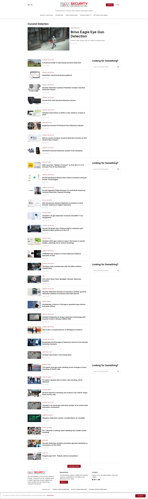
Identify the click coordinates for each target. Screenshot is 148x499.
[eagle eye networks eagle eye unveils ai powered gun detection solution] (34, 125)
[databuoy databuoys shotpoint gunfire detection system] (34, 151)
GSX (43, 276)
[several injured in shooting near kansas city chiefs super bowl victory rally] (34, 393)
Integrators (59, 15)
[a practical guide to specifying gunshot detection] (34, 63)
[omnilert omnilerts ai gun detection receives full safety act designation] (34, 216)
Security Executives (46, 15)
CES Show (45, 440)
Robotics (45, 453)
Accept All (140, 495)
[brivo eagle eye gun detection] (48, 39)
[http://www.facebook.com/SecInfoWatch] (93, 479)
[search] (32, 5)
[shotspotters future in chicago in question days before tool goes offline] (34, 304)
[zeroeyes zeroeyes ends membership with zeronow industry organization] (34, 266)
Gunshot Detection (48, 59)
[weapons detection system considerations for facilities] (34, 418)
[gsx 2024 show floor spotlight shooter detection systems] (34, 279)
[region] (74, 496)
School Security (47, 200)
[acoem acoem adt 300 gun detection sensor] (34, 100)
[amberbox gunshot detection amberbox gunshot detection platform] (34, 75)
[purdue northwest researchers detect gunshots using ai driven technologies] (34, 178)
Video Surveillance (72, 15)
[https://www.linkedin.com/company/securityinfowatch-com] (95, 479)
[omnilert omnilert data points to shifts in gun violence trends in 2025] (34, 113)
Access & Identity (85, 15)
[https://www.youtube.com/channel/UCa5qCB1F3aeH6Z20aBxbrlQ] (99, 479)
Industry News (46, 162)
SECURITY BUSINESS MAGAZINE (79, 489)
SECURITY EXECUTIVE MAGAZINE (61, 489)
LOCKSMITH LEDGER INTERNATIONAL (98, 489)
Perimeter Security (47, 415)
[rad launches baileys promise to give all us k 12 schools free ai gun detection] (34, 165)
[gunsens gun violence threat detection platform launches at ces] (34, 254)
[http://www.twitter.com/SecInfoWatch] (97, 479)
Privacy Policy (50, 495)
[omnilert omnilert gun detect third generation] (34, 355)
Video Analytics (75, 28)
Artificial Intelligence (101, 15)
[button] (29, 5)
